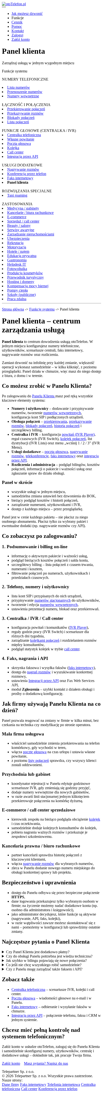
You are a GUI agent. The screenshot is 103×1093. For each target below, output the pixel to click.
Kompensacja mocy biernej (27, 286)
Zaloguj (17, 35)
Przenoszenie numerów (24, 92)
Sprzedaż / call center (23, 221)
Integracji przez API (44, 681)
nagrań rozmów (39, 672)
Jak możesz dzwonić (27, 14)
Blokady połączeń (20, 118)
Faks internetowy (20, 178)
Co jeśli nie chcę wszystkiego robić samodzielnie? (43, 965)
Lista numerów (18, 87)
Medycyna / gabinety (23, 208)
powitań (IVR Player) (78, 434)
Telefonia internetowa (63, 1084)
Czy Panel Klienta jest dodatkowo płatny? (37, 952)
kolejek (94, 819)
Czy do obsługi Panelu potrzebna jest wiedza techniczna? (49, 956)
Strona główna (13, 309)
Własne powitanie (20, 139)
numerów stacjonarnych (52, 600)
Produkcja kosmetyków (25, 273)
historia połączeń (67, 426)
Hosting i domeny (20, 282)
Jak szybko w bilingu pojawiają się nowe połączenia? (46, 960)
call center (71, 649)
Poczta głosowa (19, 143)
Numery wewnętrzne (23, 96)
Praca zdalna (16, 299)
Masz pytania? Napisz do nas (46, 1063)
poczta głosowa (56, 452)
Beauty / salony (19, 225)
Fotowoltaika (17, 269)
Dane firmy (10, 1084)
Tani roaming (17, 195)
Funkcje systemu (42, 309)
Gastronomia (17, 260)
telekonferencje (37, 456)
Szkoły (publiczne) (21, 295)
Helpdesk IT (16, 264)
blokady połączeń (39, 426)
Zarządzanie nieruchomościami (30, 234)
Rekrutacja (15, 243)
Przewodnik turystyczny (25, 277)
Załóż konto (20, 39)
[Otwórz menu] (4, 7)
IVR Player (78, 627)
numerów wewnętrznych (62, 413)
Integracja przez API (22, 156)
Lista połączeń (18, 122)
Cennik (17, 22)
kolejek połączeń (73, 439)
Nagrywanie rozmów (23, 169)
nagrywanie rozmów (38, 864)
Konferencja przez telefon (26, 174)
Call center (15, 152)
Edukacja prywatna (21, 256)
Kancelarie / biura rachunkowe (30, 213)
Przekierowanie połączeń (26, 109)
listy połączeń (38, 760)
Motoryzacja (16, 247)
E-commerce (16, 217)
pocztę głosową (34, 752)
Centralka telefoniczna (24, 135)
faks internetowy (63, 456)
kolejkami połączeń (44, 640)
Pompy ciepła (17, 290)
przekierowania (55, 421)
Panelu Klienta (43, 396)
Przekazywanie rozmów (25, 113)
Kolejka (13, 148)
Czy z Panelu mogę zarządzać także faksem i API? (44, 969)
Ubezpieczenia (18, 238)
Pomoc (16, 26)
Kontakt (17, 31)
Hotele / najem (18, 251)
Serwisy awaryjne (20, 230)
